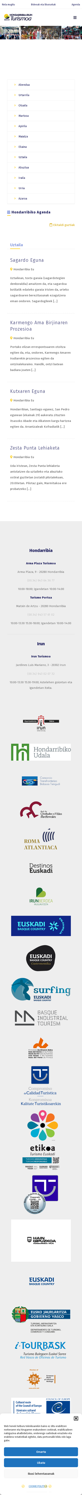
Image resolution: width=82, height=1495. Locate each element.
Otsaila (22, 105)
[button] (76, 1418)
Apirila (22, 126)
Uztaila (22, 157)
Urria (21, 188)
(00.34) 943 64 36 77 (41, 580)
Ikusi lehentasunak (41, 1474)
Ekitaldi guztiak (63, 225)
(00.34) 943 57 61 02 (40, 614)
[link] (75, 17)
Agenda (76, 4)
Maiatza (23, 136)
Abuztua (23, 167)
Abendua (24, 85)
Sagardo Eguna (27, 260)
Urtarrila (23, 95)
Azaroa (22, 198)
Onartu (41, 1452)
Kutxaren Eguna (27, 391)
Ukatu (41, 1463)
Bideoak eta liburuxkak (43, 4)
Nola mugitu (8, 4)
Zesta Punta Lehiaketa (35, 448)
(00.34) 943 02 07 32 (41, 673)
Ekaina (22, 147)
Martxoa (23, 116)
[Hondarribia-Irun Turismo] (18, 18)
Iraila (21, 178)
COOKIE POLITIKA (38, 1486)
